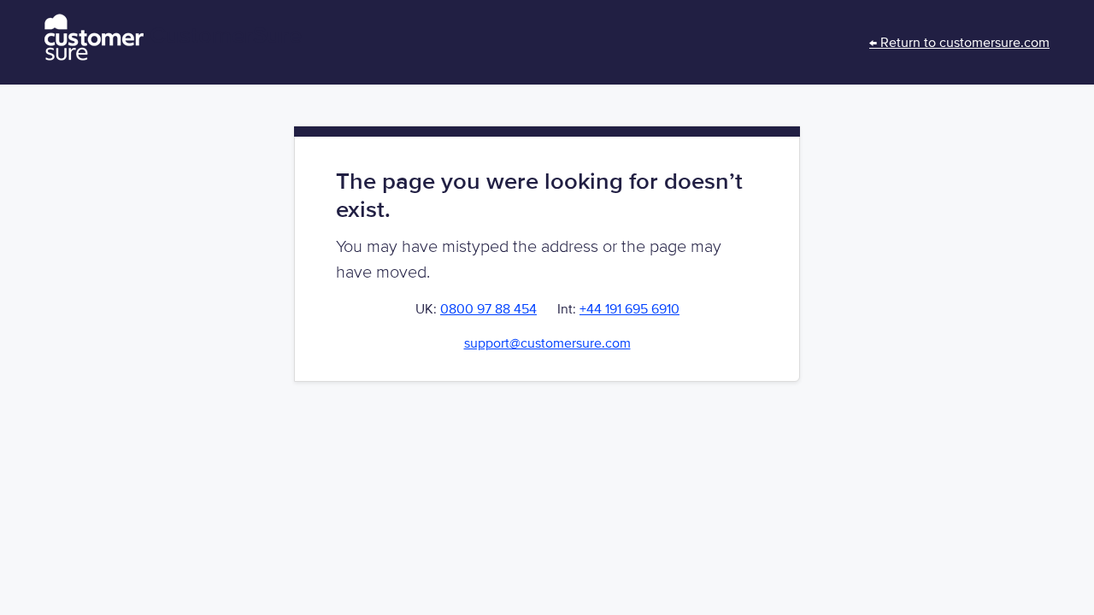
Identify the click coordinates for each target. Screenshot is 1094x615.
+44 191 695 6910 (629, 309)
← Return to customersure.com (959, 42)
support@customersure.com (547, 343)
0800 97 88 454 (488, 309)
